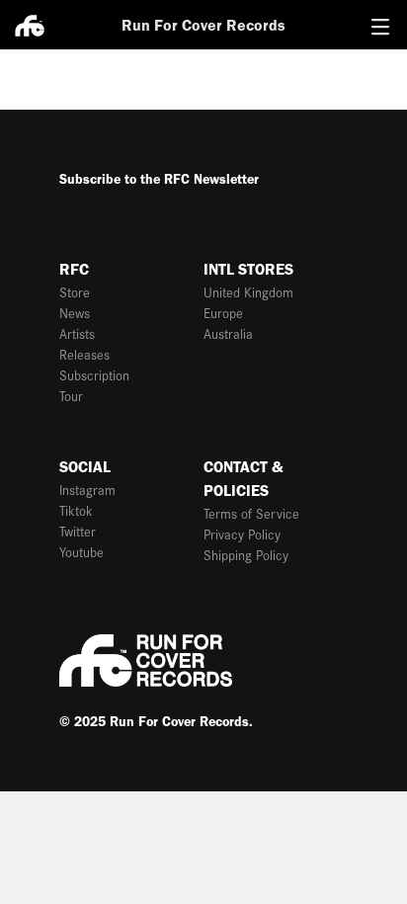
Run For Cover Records (203, 25)
